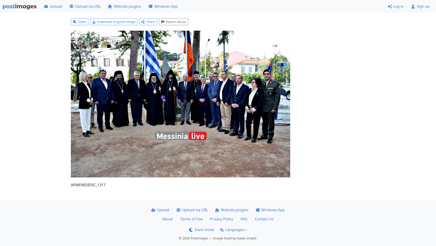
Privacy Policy (221, 218)
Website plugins (127, 6)
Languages (234, 229)
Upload (56, 6)
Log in (398, 6)
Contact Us (264, 218)
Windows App (166, 6)
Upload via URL (88, 6)
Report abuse (176, 22)
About (167, 218)
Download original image (116, 22)
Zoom (82, 22)
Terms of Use (191, 218)
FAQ (244, 218)
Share (150, 22)
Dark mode (204, 229)
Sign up (423, 6)
